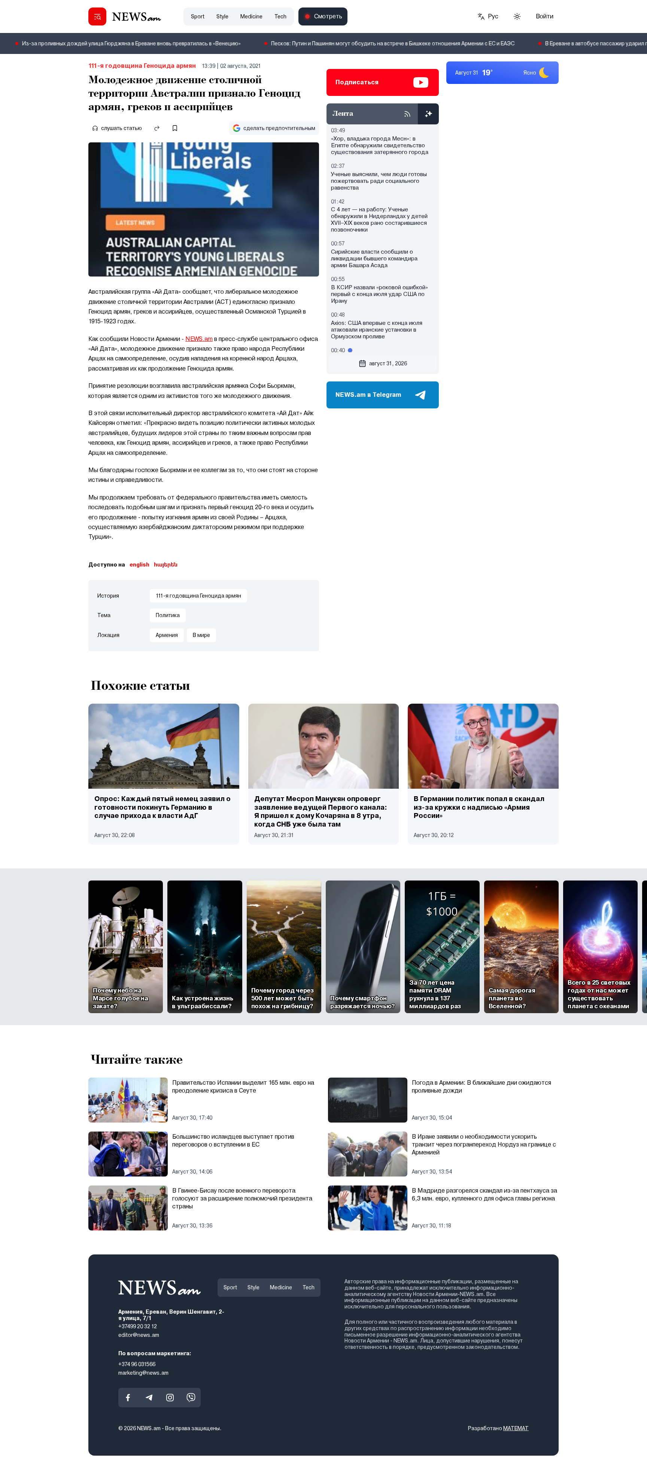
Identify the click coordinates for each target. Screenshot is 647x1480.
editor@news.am (138, 1335)
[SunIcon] (517, 16)
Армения (167, 635)
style (222, 16)
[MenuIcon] (97, 16)
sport (197, 16)
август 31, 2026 (388, 363)
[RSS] (407, 113)
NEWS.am (199, 338)
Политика (168, 615)
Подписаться (357, 82)
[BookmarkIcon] (175, 128)
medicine (251, 16)
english (139, 565)
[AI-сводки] (428, 113)
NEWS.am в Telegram (368, 394)
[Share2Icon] (157, 128)
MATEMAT (516, 1429)
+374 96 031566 (136, 1364)
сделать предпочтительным (279, 128)
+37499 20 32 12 (137, 1327)
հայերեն (165, 565)
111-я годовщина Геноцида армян (142, 65)
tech (280, 16)
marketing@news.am (143, 1373)
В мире (201, 635)
